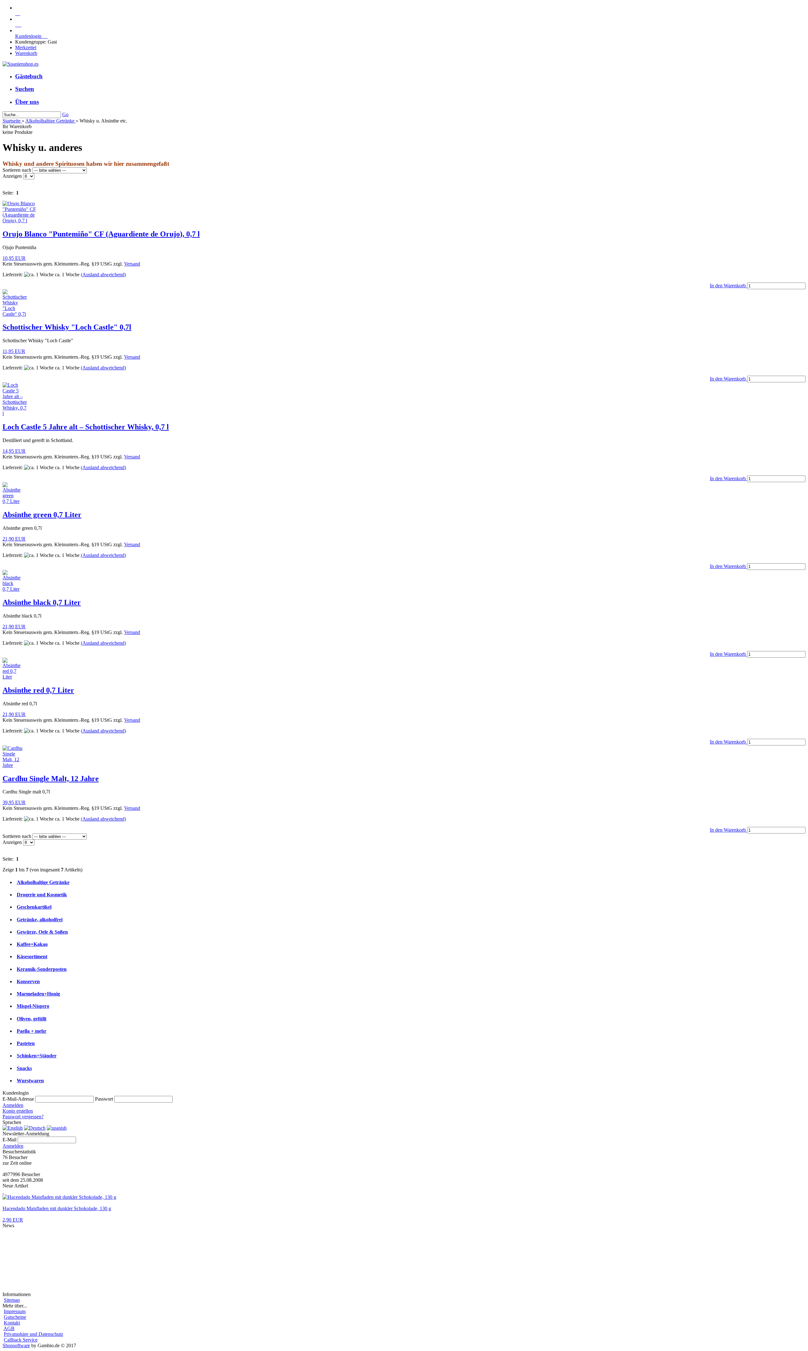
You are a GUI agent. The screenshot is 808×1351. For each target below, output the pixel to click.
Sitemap (12, 1300)
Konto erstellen (18, 1111)
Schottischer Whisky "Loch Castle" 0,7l (67, 327)
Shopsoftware (16, 1345)
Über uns (27, 102)
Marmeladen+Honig (38, 993)
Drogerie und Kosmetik (42, 894)
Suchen (24, 89)
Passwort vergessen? (23, 1116)
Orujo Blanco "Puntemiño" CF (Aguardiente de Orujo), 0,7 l (101, 234)
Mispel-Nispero (33, 1006)
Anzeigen (13, 176)
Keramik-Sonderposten (42, 969)
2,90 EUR (13, 1219)
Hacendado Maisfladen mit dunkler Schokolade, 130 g (57, 1208)
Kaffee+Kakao (32, 944)
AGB (9, 1328)
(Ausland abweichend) (103, 274)
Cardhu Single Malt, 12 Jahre (51, 778)
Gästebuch (29, 76)
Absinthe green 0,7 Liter (42, 515)
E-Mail (9, 1139)
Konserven (28, 981)
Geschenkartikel (34, 907)
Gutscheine (15, 1317)
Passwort (104, 1099)
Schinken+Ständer (36, 1055)
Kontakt (12, 1322)
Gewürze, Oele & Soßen (42, 932)
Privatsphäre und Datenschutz (33, 1334)
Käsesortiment (32, 956)
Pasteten (26, 1043)
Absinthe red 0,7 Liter (38, 690)
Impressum (15, 1311)
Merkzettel (25, 47)
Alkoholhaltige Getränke (43, 882)
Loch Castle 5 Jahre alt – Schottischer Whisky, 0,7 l (86, 427)
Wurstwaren (30, 1080)
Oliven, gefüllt (31, 1018)
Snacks (24, 1068)
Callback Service (21, 1339)
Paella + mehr (31, 1031)
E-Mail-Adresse (18, 1099)
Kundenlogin (31, 36)
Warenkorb (26, 53)
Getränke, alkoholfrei (39, 919)
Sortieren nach (18, 170)
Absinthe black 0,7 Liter (42, 602)
